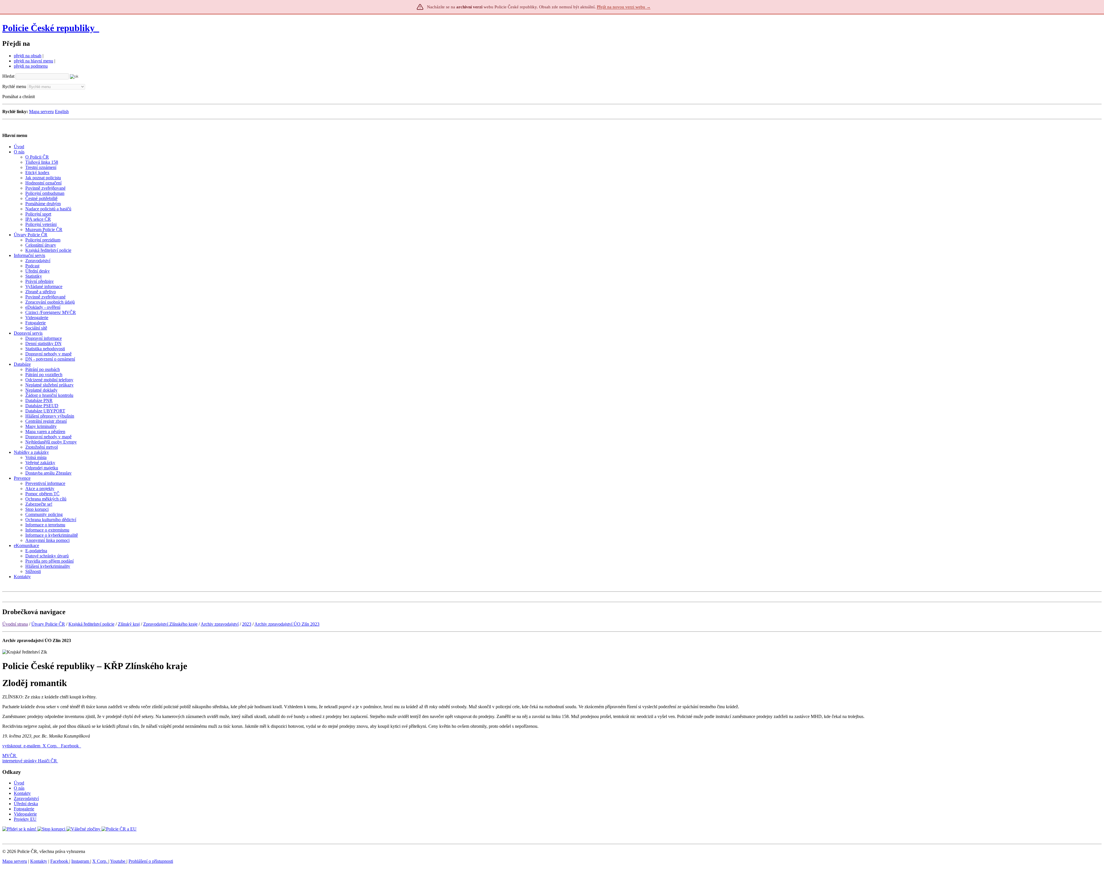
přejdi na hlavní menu (33, 60)
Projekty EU (25, 819)
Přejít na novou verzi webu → (624, 7)
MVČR (9, 755)
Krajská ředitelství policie (91, 624)
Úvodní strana (15, 624)
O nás (19, 788)
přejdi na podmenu (31, 66)
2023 (246, 624)
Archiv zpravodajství (220, 624)
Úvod (19, 782)
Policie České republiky (48, 28)
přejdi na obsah (27, 55)
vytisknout (11, 745)
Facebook (70, 745)
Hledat (8, 76)
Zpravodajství (26, 798)
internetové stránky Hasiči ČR (29, 760)
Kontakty (22, 793)
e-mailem (32, 745)
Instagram (80, 861)
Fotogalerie (24, 808)
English (62, 111)
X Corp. (51, 745)
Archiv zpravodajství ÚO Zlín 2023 (286, 624)
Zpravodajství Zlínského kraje (170, 624)
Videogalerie (25, 814)
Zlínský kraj (129, 624)
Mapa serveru (41, 111)
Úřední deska (26, 803)
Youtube (118, 861)
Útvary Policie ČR (48, 624)
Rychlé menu (14, 86)
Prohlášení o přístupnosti (151, 861)
